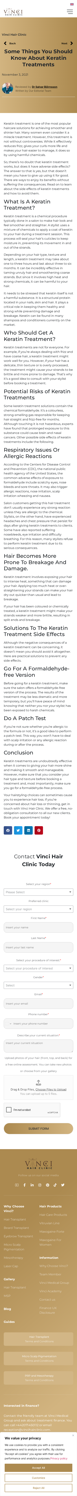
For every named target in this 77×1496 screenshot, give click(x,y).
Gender (38, 977)
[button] (8, 830)
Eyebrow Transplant (18, 1236)
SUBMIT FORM (38, 1128)
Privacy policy (58, 1458)
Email (38, 994)
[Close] (73, 1435)
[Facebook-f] (24, 1185)
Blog (7, 1309)
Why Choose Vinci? (53, 1266)
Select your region (38, 884)
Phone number (38, 1014)
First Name (38, 918)
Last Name (38, 938)
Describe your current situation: (38, 1035)
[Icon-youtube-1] (16, 1185)
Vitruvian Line (49, 1223)
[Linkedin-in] (32, 1185)
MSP (7, 1296)
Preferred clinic (39, 901)
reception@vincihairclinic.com (27, 1430)
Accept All (38, 1467)
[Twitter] (62, 1185)
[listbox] (38, 892)
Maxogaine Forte (51, 1231)
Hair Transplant (15, 1219)
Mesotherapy (13, 1258)
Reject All (38, 1487)
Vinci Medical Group (54, 1283)
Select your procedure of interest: (38, 960)
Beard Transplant (16, 1228)
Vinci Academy (50, 1291)
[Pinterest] (47, 1185)
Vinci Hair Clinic (14, 34)
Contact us (47, 1299)
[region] (38, 1464)
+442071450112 (27, 1425)
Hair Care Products (53, 1215)
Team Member (50, 1274)
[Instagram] (39, 1185)
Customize (38, 1477)
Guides (9, 1322)
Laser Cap (11, 1266)
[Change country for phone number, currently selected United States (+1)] (8, 1023)
